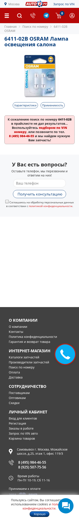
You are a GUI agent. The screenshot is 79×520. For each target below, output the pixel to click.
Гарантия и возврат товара (29, 342)
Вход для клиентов (23, 418)
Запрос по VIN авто (23, 433)
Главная (10, 26)
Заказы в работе (21, 428)
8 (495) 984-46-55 (32, 462)
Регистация (17, 423)
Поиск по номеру (21, 367)
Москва (14, 4)
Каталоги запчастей (24, 357)
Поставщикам (19, 393)
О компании (18, 327)
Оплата (14, 372)
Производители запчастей (29, 362)
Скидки (14, 403)
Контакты (16, 332)
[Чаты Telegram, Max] (66, 505)
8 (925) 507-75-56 (32, 467)
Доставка (16, 377)
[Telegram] (46, 17)
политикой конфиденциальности (50, 206)
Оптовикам (17, 398)
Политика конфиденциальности (33, 337)
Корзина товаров (22, 438)
